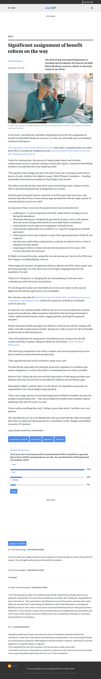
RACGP (59, 669)
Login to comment (17, 543)
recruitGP (66, 669)
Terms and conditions (34, 669)
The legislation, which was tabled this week (30, 147)
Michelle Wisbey (15, 61)
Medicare (60, 439)
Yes (14, 464)
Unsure (15, 480)
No (14, 472)
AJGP (72, 669)
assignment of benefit (18, 439)
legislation (48, 439)
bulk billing (36, 439)
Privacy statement (49, 669)
